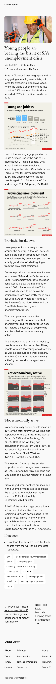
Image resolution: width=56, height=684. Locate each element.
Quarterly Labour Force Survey (20, 566)
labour (9, 561)
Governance (22, 69)
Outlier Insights (25, 561)
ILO (8, 556)
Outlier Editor (11, 4)
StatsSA (27, 571)
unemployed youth (15, 576)
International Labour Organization (30, 556)
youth (9, 586)
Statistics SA (12, 571)
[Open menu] (50, 4)
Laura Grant (29, 65)
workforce (11, 581)
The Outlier (34, 69)
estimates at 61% (30, 528)
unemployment (36, 576)
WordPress (23, 678)
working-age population (32, 581)
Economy (11, 69)
